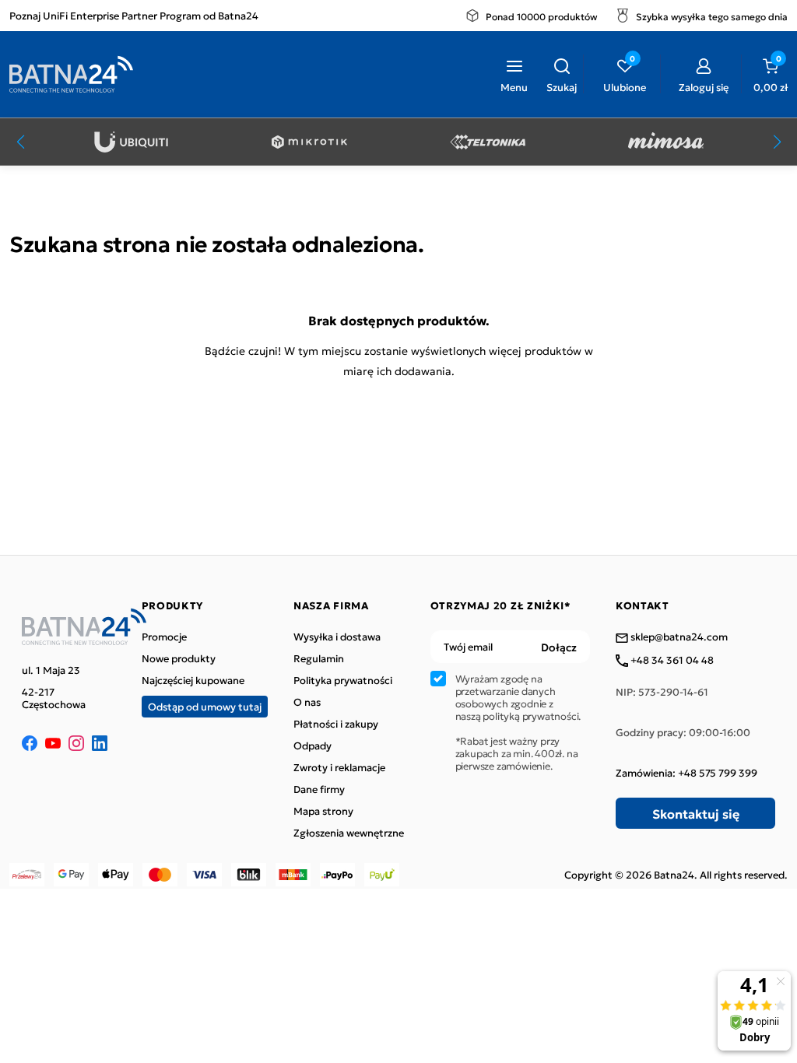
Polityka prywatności (342, 680)
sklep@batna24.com (678, 637)
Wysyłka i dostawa (337, 636)
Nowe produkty (179, 658)
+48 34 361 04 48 (671, 661)
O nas (307, 702)
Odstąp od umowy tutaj (205, 706)
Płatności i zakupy (335, 723)
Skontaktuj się (695, 813)
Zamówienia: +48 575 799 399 (686, 773)
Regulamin (318, 658)
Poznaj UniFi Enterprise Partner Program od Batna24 (133, 15)
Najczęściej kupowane (193, 680)
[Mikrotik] (309, 142)
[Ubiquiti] (131, 142)
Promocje (164, 636)
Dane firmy (319, 789)
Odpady (312, 745)
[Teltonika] (487, 142)
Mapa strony (323, 811)
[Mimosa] (666, 142)
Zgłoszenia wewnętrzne (348, 832)
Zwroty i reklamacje (339, 767)
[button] (561, 73)
